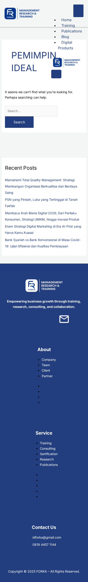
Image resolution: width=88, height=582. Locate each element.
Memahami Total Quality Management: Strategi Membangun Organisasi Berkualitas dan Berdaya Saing (41, 186)
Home (66, 20)
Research (47, 459)
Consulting (48, 448)
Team (46, 365)
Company (49, 359)
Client (46, 370)
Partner (47, 376)
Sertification (49, 454)
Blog (65, 36)
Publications (71, 31)
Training (68, 25)
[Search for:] (31, 111)
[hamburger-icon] (78, 11)
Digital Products (65, 45)
